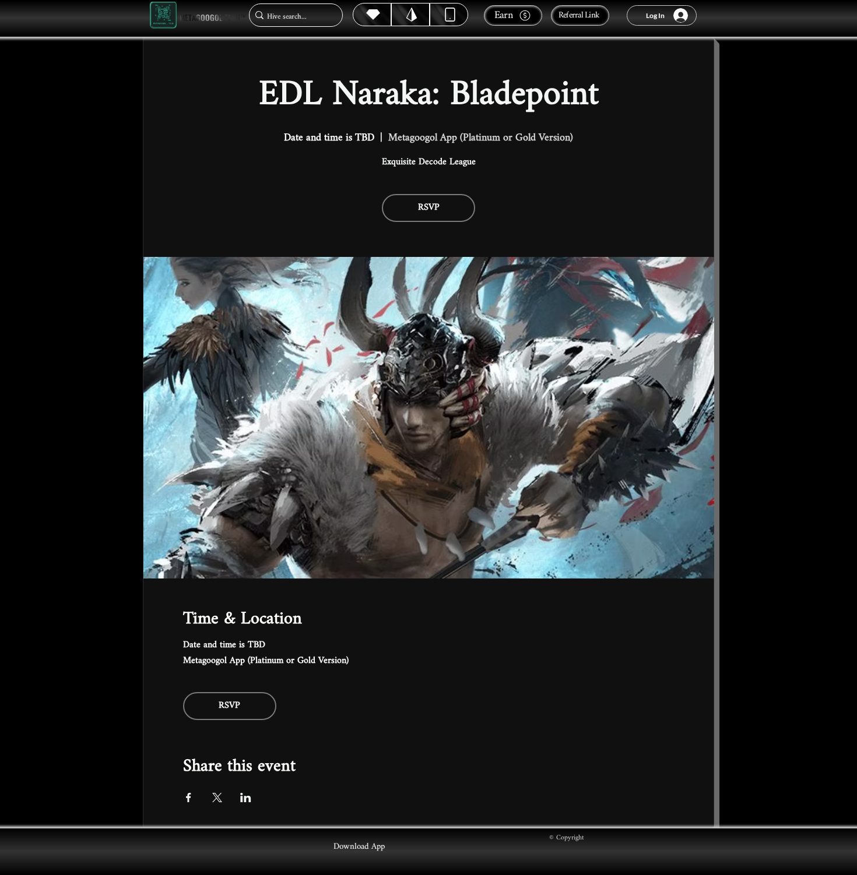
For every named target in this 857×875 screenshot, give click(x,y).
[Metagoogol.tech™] (163, 15)
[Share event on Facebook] (188, 797)
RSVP (429, 207)
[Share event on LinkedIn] (245, 797)
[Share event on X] (217, 797)
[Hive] (372, 14)
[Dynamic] (449, 14)
